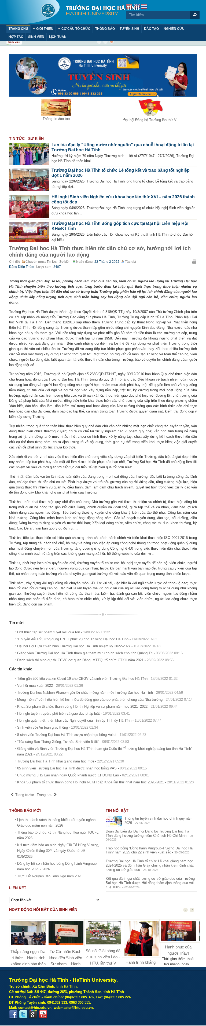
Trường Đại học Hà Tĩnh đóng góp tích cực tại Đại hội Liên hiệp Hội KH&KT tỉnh (120, 226)
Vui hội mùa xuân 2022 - (50, 686)
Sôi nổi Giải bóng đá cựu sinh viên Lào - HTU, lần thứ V (103, 956)
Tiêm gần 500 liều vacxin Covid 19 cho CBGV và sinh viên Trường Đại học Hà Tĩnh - (97, 679)
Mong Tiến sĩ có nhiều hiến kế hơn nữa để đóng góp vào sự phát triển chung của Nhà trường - (105, 700)
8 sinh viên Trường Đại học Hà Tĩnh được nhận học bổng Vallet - (81, 735)
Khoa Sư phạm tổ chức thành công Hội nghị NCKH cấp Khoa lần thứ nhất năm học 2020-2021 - (105, 782)
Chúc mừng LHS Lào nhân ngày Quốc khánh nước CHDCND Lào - (83, 775)
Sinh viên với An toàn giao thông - (57, 727)
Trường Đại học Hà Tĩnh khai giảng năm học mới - (70, 761)
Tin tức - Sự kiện (59, 262)
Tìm (195, 15)
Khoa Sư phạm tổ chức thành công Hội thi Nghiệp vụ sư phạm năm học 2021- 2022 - (97, 706)
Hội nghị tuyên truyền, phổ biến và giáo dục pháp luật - (73, 713)
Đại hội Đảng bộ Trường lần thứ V (149, 120)
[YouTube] (43, 1014)
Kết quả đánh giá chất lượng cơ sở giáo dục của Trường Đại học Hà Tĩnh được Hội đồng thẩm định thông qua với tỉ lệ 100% (150, 883)
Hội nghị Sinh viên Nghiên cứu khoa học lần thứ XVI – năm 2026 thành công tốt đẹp (123, 199)
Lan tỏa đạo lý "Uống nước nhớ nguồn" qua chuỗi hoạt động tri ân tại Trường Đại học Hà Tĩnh (123, 147)
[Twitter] (23, 1014)
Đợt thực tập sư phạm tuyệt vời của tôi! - (63, 632)
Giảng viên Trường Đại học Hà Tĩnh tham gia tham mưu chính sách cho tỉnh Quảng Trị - (100, 653)
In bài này (194, 261)
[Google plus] (33, 1014)
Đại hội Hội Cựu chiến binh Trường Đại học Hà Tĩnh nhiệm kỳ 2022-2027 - (88, 646)
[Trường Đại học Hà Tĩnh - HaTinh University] (72, 12)
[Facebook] (13, 1014)
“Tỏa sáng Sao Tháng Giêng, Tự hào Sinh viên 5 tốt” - (73, 742)
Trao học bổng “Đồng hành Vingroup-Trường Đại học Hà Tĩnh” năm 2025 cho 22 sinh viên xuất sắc (149, 850)
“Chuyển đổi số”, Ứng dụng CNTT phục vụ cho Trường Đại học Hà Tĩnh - (87, 639)
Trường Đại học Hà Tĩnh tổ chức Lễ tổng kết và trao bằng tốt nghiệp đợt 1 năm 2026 (121, 173)
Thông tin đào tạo (56, 119)
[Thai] (144, 7)
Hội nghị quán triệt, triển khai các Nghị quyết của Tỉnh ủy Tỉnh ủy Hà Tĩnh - (89, 720)
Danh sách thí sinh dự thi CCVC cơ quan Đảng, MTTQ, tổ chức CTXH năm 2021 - (95, 660)
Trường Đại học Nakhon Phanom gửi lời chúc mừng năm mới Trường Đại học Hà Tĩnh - (100, 693)
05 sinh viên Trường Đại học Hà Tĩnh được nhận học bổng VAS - (82, 768)
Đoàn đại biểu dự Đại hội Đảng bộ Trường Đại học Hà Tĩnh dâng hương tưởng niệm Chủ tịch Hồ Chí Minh (147, 833)
